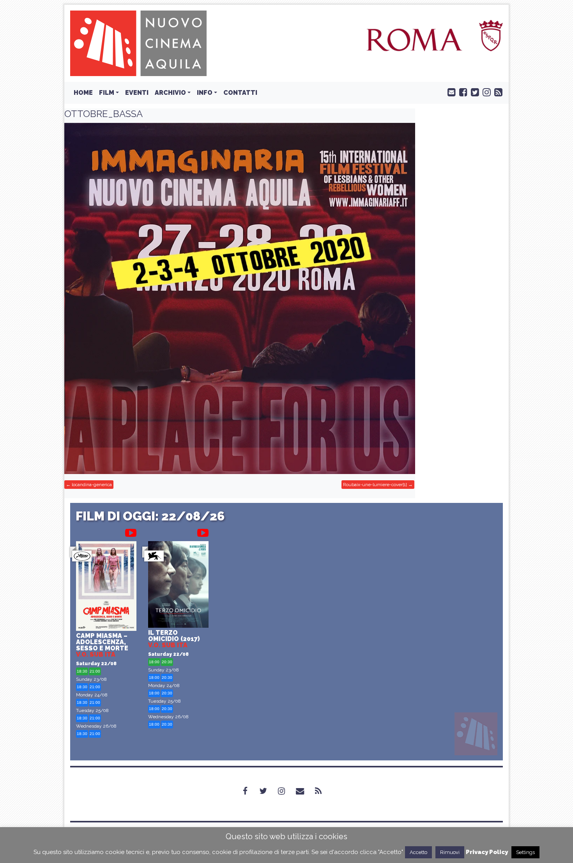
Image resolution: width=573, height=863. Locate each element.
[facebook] (461, 91)
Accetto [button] (418, 852)
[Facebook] (250, 791)
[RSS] (323, 791)
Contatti (240, 92)
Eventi (137, 92)
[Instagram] (286, 791)
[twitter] (473, 91)
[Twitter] (267, 791)
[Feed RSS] (496, 91)
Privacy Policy (487, 852)
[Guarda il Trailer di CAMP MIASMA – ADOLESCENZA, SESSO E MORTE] (130, 531)
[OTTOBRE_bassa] (239, 298)
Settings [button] (525, 852)
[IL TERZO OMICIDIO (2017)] (178, 585)
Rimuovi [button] (450, 852)
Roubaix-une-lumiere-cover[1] (375, 484)
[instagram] (485, 91)
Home (83, 92)
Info (204, 92)
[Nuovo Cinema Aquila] (138, 42)
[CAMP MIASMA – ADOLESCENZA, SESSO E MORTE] (106, 587)
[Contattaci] (450, 91)
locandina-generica (92, 484)
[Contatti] (304, 791)
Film (106, 92)
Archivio (170, 92)
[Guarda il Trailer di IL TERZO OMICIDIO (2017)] (203, 531)
